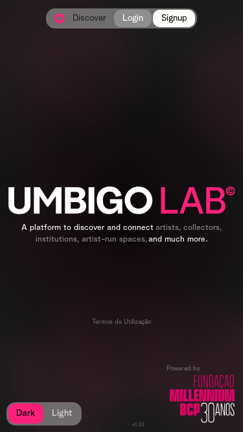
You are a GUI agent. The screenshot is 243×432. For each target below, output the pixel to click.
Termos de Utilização (121, 322)
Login (132, 18)
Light (62, 413)
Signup (174, 18)
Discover (89, 18)
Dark (25, 413)
